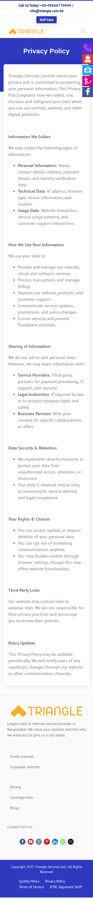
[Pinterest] (47, 842)
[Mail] (71, 842)
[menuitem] (46, 19)
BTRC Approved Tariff (66, 887)
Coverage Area (21, 797)
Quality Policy (29, 881)
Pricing (15, 786)
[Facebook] (23, 842)
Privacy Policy (55, 881)
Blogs (14, 807)
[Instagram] (39, 842)
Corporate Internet (25, 766)
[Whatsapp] (63, 842)
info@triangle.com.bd (46, 11)
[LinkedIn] (55, 842)
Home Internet (22, 756)
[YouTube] (31, 842)
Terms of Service (31, 887)
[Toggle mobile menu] (83, 31)
